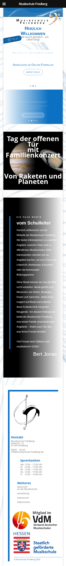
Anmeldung (23, 493)
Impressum (23, 497)
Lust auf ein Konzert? (33, 99)
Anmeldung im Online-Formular (33, 64)
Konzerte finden (33, 112)
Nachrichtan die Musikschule (27, 487)
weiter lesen (33, 71)
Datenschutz (23, 502)
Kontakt (17, 437)
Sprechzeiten (30, 460)
